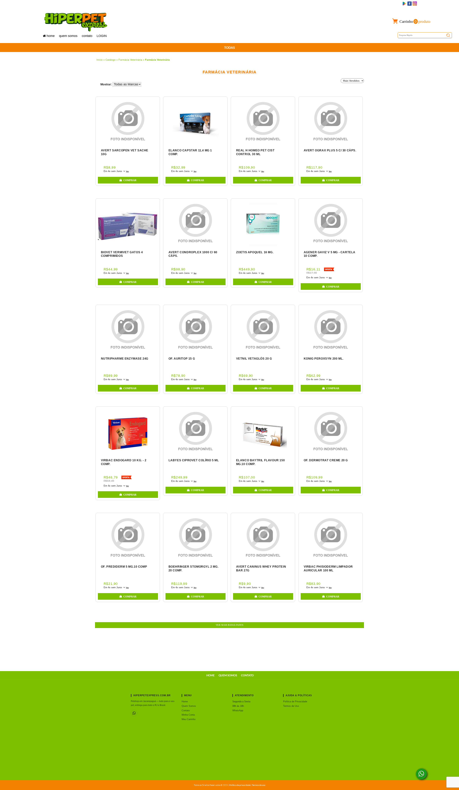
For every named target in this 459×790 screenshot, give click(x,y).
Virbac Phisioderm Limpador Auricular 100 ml (328, 568)
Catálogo (110, 59)
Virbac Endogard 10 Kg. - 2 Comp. (123, 462)
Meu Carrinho (188, 719)
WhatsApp (237, 710)
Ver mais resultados (229, 625)
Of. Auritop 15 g (182, 358)
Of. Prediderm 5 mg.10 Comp (124, 566)
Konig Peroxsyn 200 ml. (324, 358)
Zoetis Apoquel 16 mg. (255, 252)
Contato (87, 36)
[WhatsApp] (134, 713)
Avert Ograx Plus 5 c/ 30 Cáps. (330, 150)
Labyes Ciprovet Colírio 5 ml (194, 460)
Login (102, 36)
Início (99, 59)
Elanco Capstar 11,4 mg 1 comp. (190, 152)
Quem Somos (68, 36)
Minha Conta (188, 714)
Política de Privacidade (295, 701)
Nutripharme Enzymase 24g (124, 358)
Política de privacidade (239, 785)
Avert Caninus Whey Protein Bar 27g (261, 568)
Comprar (129, 180)
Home (51, 36)
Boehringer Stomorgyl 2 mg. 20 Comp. (194, 568)
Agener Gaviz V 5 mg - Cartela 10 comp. (329, 254)
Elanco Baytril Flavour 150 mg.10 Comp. (260, 462)
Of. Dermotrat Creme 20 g (326, 460)
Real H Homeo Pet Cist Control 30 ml (255, 152)
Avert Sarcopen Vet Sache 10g (124, 152)
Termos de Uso (291, 706)
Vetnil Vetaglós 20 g (254, 358)
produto (414, 21)
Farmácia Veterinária (130, 59)
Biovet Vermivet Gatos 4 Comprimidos (122, 254)
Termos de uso (258, 785)
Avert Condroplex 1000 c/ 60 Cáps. (193, 254)
